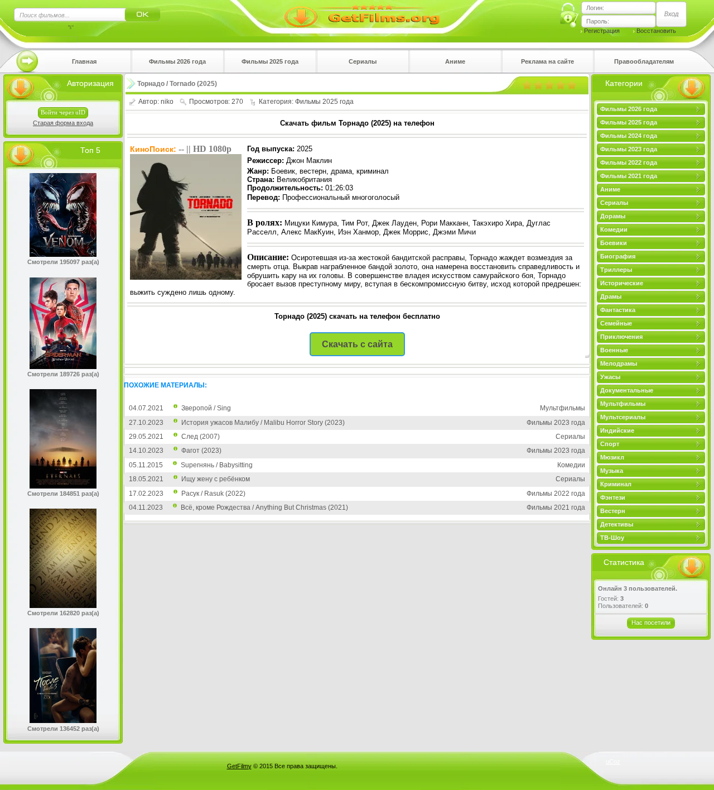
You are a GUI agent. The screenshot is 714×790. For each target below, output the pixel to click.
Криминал (615, 484)
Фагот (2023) (201, 450)
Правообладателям (644, 61)
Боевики (613, 243)
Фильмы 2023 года (628, 149)
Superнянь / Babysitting (217, 465)
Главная (84, 61)
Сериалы (363, 61)
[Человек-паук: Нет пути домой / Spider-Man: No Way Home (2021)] (63, 366)
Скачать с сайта (357, 344)
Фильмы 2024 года (628, 135)
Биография (617, 256)
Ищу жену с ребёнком (215, 479)
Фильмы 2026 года (177, 61)
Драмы (610, 296)
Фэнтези (612, 497)
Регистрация (602, 30)
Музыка (611, 470)
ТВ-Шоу (612, 537)
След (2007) (200, 437)
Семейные (616, 323)
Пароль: (597, 21)
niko (167, 102)
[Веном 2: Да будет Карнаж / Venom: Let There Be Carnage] (63, 254)
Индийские (617, 430)
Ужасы (610, 377)
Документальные (626, 390)
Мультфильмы (622, 403)
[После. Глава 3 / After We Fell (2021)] (63, 720)
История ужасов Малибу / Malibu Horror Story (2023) (263, 423)
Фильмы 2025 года (270, 61)
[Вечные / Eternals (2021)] (63, 486)
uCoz (613, 761)
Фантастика (617, 310)
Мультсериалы (622, 417)
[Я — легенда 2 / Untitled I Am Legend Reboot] (63, 605)
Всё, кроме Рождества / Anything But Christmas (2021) (264, 507)
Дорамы (612, 216)
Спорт (609, 444)
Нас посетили (650, 622)
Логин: (595, 7)
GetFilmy (239, 766)
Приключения (621, 336)
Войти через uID (63, 112)
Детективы (616, 524)
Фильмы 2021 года (628, 176)
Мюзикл (612, 457)
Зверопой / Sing (206, 408)
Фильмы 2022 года (628, 162)
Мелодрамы (618, 363)
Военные (614, 350)
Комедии (614, 229)
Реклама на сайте (547, 61)
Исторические (621, 283)
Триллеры (616, 269)
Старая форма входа (63, 122)
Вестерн (612, 510)
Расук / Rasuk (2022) (213, 493)
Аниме (455, 61)
